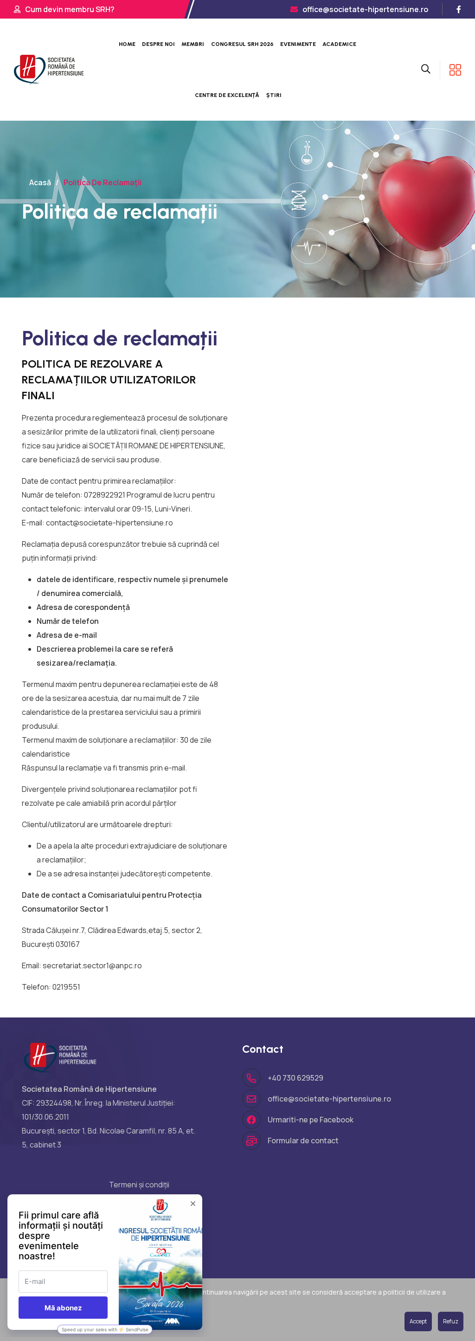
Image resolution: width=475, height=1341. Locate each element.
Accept (418, 1321)
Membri (192, 44)
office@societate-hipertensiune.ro (365, 9)
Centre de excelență (227, 95)
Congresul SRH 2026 (242, 44)
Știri (274, 95)
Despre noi (158, 44)
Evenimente (298, 44)
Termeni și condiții (139, 1184)
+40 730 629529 (295, 1078)
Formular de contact (303, 1140)
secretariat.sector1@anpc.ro (92, 965)
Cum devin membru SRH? (70, 9)
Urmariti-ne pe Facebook (310, 1119)
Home (127, 44)
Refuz (450, 1321)
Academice (339, 44)
